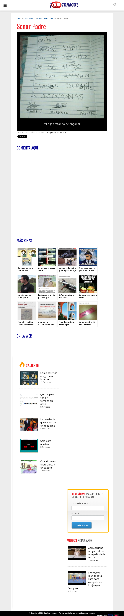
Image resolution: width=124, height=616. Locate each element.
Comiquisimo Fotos (46, 18)
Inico (19, 18)
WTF (64, 132)
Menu (5, 5)
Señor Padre (31, 26)
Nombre (75, 513)
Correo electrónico (81, 503)
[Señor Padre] (62, 117)
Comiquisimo (29, 18)
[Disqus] (62, 192)
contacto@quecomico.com (84, 613)
